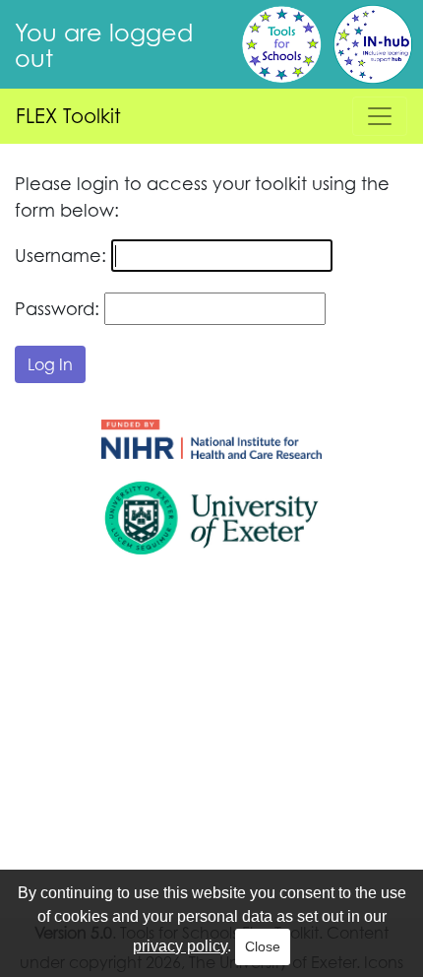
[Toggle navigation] (379, 116)
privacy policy (180, 946)
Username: (60, 255)
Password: (57, 308)
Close (262, 946)
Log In (50, 364)
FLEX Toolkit (68, 115)
